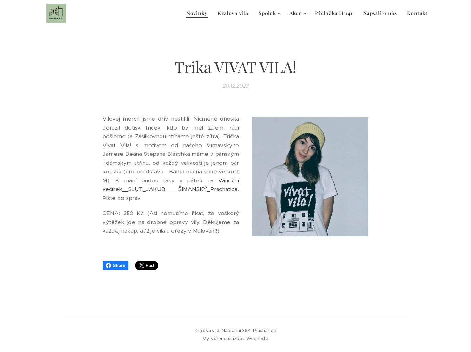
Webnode (257, 338)
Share (119, 265)
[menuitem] (199, 13)
